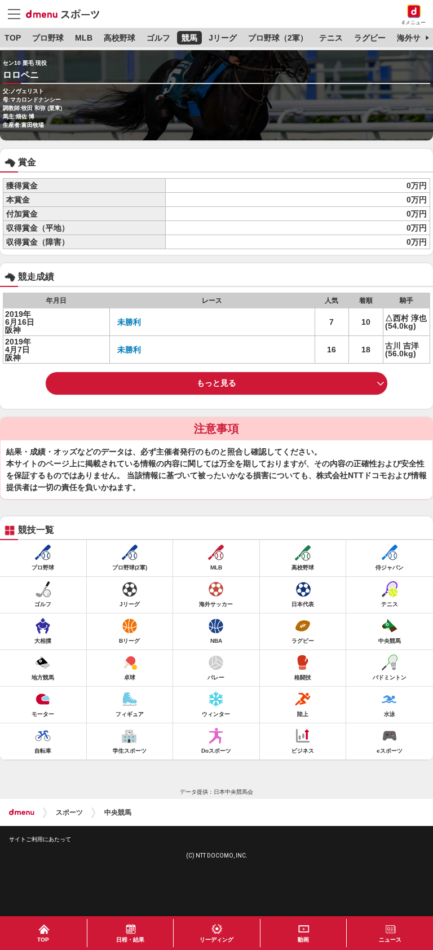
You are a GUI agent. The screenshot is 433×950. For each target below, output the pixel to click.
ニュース (390, 939)
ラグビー (370, 37)
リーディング (216, 939)
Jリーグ (223, 37)
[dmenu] (21, 812)
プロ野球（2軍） (278, 37)
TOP (13, 37)
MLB (83, 37)
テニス (331, 37)
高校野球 (119, 37)
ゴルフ (158, 37)
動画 (303, 939)
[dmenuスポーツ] (67, 14)
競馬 (189, 37)
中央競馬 (117, 812)
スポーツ (69, 812)
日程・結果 (130, 939)
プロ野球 (48, 37)
